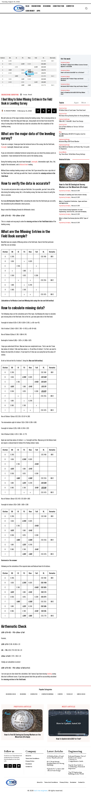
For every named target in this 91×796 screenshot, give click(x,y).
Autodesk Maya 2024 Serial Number (69, 141)
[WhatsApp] (54, 110)
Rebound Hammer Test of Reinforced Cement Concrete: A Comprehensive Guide (77, 758)
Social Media (62, 152)
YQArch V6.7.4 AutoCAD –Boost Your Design (71, 121)
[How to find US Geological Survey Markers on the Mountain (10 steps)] (74, 172)
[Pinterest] (48, 110)
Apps (76, 102)
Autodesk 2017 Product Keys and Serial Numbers (72, 79)
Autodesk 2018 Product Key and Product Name (74, 86)
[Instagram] (10, 766)
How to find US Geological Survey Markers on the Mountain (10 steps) (73, 185)
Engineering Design (65, 62)
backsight (34, 162)
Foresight (4, 147)
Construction (63, 108)
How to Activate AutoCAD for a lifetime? (72, 72)
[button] (86, 8)
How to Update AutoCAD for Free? (68, 739)
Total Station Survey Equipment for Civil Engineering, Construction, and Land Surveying (72, 210)
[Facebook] (38, 110)
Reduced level (24, 164)
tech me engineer (40, 791)
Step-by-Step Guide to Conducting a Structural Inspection (76, 766)
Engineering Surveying (10, 95)
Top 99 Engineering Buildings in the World (76, 773)
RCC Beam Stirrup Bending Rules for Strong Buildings (74, 116)
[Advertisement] (45, 31)
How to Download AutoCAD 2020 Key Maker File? (73, 93)
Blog (60, 132)
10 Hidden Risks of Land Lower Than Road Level (72, 110)
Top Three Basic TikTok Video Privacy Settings (72, 154)
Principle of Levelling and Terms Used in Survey (73, 195)
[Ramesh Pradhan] (2, 111)
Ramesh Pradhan (11, 111)
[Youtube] (19, 766)
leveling (49, 674)
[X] (43, 110)
